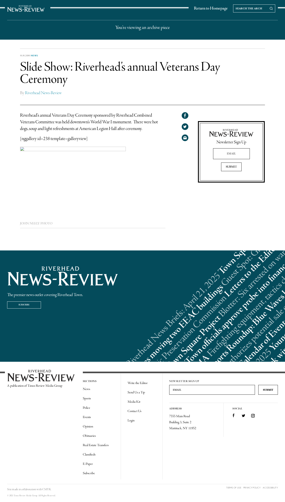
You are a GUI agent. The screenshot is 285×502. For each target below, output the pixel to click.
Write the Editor (138, 383)
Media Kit (134, 402)
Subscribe (24, 304)
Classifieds (89, 454)
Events (87, 417)
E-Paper (88, 464)
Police (86, 408)
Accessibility (270, 487)
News (34, 55)
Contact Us (134, 411)
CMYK (46, 489)
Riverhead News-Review (43, 93)
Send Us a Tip (136, 392)
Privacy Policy (252, 487)
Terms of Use (233, 487)
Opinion (88, 426)
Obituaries (89, 436)
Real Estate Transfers (96, 445)
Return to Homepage (211, 8)
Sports (87, 398)
